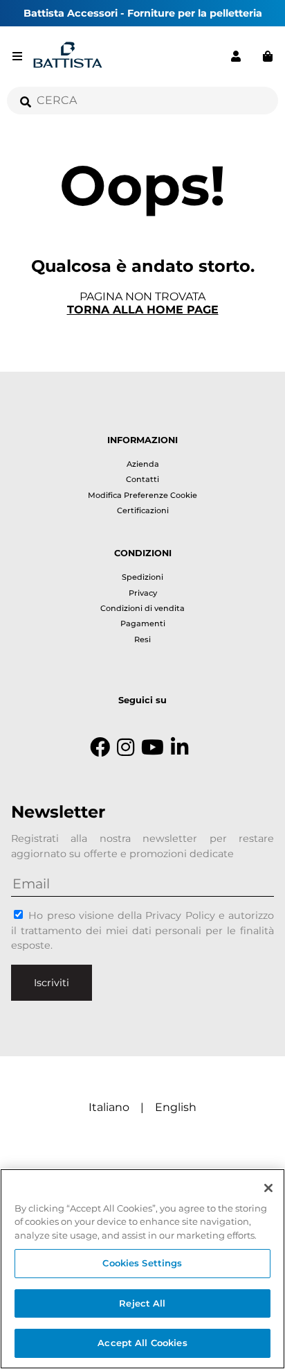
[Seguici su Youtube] (152, 747)
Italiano (109, 1107)
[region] (142, 1269)
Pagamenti (142, 623)
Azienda (143, 464)
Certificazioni (143, 510)
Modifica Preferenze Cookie (142, 495)
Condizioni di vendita (142, 608)
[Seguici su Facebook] (100, 747)
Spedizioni (142, 577)
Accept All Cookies (142, 1342)
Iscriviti (51, 982)
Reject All (142, 1303)
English (175, 1107)
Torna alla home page (143, 309)
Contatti (142, 479)
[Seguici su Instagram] (125, 747)
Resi (142, 639)
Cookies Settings (142, 1262)
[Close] (268, 1188)
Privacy (143, 593)
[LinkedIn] (179, 747)
